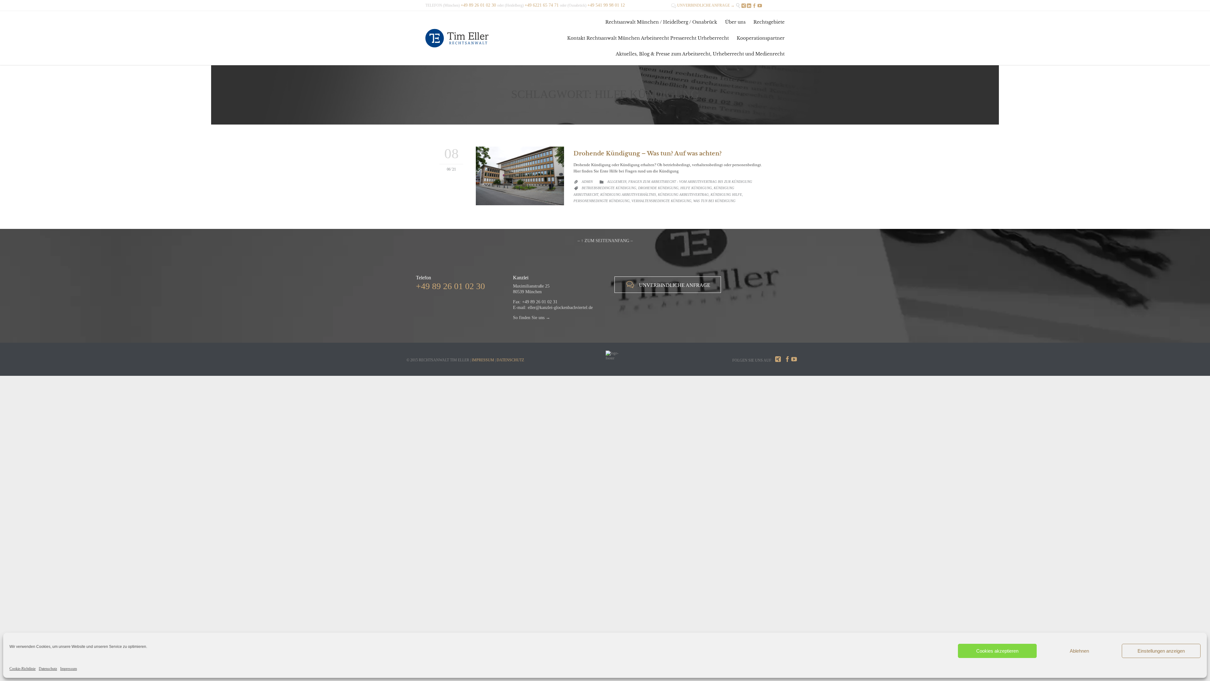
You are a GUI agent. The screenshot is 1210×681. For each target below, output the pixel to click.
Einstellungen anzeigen (1161, 651)
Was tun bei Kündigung (714, 201)
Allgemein (616, 181)
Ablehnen (1079, 651)
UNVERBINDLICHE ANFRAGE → (703, 5)
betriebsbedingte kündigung (609, 188)
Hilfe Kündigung (696, 188)
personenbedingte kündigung (601, 201)
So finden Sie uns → (531, 317)
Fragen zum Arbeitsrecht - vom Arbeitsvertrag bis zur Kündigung (690, 181)
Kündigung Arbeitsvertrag (683, 194)
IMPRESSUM (483, 360)
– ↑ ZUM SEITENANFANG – (605, 240)
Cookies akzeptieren (997, 651)
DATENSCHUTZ (510, 360)
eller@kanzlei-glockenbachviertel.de (560, 307)
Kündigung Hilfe (726, 194)
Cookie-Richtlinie (22, 668)
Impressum (68, 668)
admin (587, 181)
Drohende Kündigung (658, 188)
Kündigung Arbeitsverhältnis (628, 194)
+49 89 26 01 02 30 (450, 286)
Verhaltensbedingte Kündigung (661, 201)
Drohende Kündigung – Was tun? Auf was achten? (647, 153)
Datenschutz (48, 668)
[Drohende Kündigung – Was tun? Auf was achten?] (520, 176)
